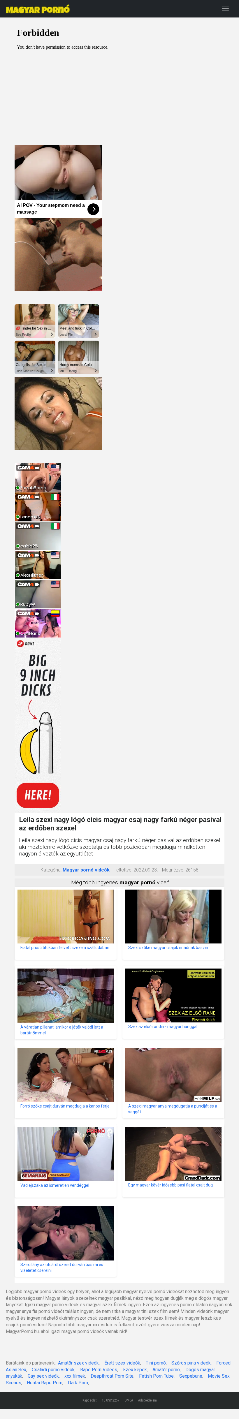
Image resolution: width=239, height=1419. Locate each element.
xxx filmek (74, 1376)
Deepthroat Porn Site (112, 1376)
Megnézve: (173, 870)
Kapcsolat (89, 1400)
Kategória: (51, 870)
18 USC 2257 (110, 1400)
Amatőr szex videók (78, 1363)
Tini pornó (156, 1363)
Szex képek (135, 1369)
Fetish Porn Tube (156, 1376)
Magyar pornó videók (86, 870)
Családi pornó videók (53, 1369)
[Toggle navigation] (225, 8)
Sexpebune (190, 1376)
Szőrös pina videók (191, 1363)
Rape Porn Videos (98, 1369)
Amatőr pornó (166, 1369)
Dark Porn (78, 1382)
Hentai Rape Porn (44, 1382)
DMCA (129, 1400)
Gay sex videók (43, 1376)
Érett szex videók (122, 1363)
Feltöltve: (123, 870)
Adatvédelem (147, 1400)
